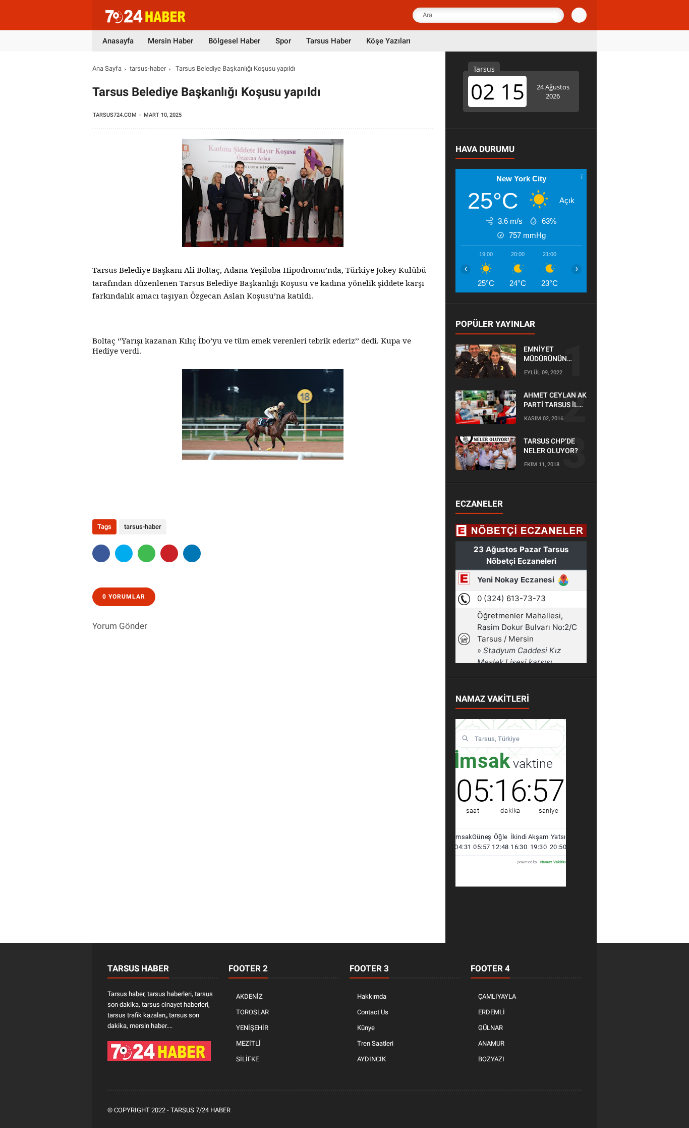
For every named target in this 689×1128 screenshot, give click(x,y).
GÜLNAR (490, 1028)
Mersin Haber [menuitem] (170, 40)
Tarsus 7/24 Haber (200, 1110)
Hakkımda (371, 996)
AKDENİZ (249, 996)
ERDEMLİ (491, 1012)
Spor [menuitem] (283, 40)
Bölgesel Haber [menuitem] (234, 40)
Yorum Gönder (119, 626)
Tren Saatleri (375, 1043)
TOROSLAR (252, 1012)
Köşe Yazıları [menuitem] (388, 40)
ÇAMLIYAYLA (497, 996)
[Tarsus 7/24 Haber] (146, 21)
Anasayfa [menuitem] (118, 40)
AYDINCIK (371, 1059)
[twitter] (124, 553)
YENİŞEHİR (252, 1028)
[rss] (576, 1110)
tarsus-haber (148, 68)
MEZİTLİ (248, 1043)
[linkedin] (192, 553)
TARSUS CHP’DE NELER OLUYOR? (551, 446)
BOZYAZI (491, 1059)
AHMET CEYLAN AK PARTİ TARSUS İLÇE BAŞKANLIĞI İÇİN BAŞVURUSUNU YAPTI (555, 400)
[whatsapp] (146, 553)
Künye (366, 1028)
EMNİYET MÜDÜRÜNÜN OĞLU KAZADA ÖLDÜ (547, 354)
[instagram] (549, 1110)
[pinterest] (169, 553)
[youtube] (562, 1110)
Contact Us (372, 1012)
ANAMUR (491, 1043)
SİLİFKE (247, 1059)
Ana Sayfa (107, 68)
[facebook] (101, 553)
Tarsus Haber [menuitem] (328, 40)
